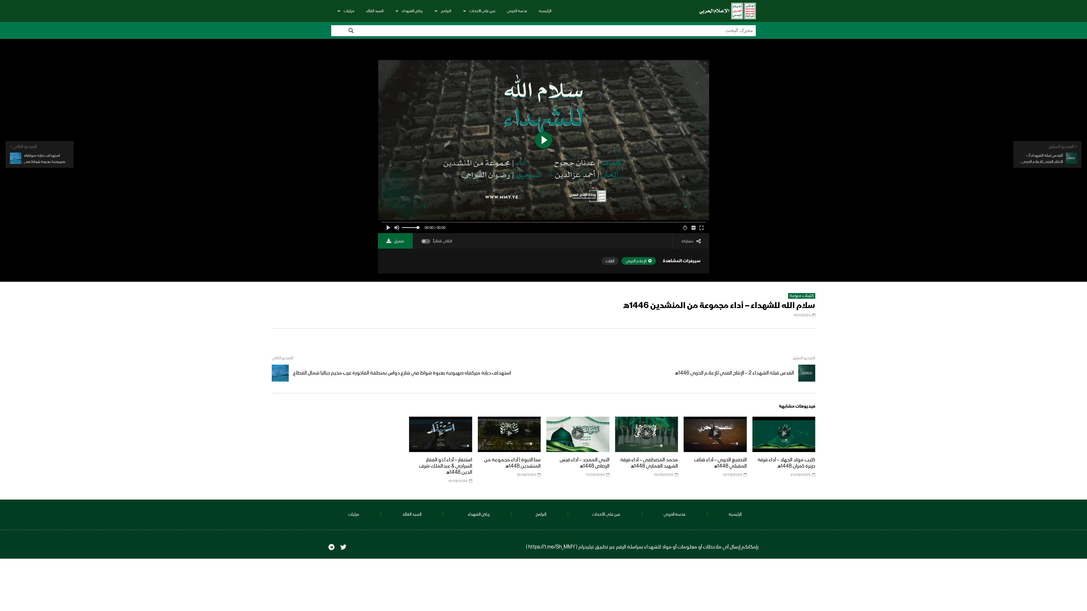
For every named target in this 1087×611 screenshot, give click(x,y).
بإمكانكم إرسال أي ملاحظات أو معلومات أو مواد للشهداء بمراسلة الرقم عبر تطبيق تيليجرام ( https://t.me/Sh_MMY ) (642, 547)
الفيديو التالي (282, 358)
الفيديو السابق (804, 358)
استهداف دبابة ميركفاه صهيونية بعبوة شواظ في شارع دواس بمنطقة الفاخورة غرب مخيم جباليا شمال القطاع (402, 373)
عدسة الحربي (517, 11)
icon (784, 433)
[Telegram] (331, 547)
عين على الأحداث (482, 11)
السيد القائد (375, 11)
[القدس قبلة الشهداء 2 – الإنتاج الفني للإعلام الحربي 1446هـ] (806, 373)
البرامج (446, 11)
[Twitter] (343, 547)
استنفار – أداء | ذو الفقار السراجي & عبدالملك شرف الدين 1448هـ (445, 466)
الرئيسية (545, 11)
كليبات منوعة (801, 296)
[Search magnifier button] (351, 31)
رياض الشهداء (412, 11)
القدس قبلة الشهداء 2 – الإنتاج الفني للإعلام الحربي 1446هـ (734, 373)
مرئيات (349, 11)
